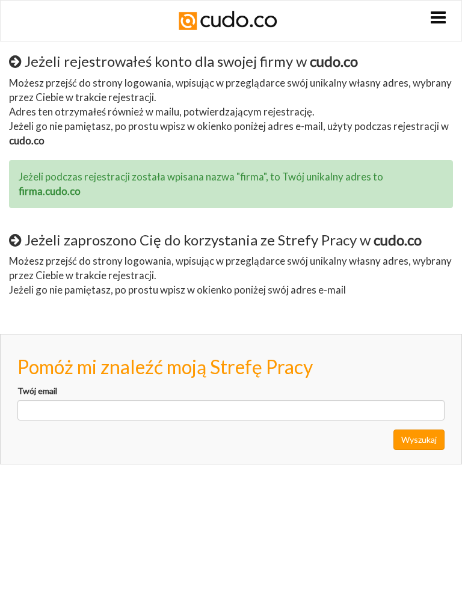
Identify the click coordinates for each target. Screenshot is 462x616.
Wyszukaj (419, 439)
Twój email (37, 391)
